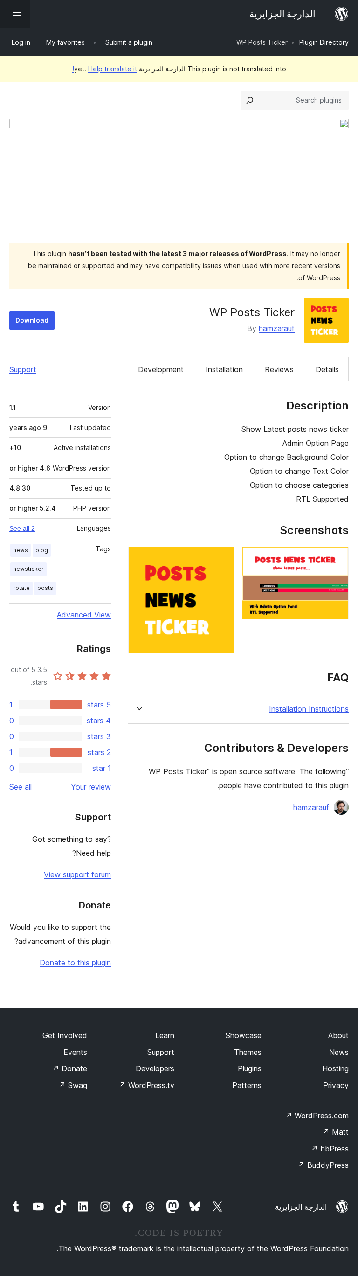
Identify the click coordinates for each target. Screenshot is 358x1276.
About (338, 1035)
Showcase (244, 1035)
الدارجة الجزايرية (301, 1207)
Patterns (247, 1085)
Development (161, 369)
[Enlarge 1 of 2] (336, 559)
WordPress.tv (146, 1085)
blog (41, 550)
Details (327, 369)
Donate (69, 1068)
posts (45, 587)
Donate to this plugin (75, 962)
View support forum (77, 874)
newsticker (28, 568)
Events (75, 1052)
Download (31, 320)
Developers (155, 1068)
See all (20, 786)
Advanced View (84, 614)
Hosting (335, 1068)
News (339, 1052)
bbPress (330, 1148)
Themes (248, 1052)
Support (22, 369)
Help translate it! (104, 69)
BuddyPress (323, 1165)
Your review (91, 786)
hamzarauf (277, 328)
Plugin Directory (324, 42)
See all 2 (22, 528)
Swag (73, 1085)
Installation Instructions (309, 709)
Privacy (336, 1085)
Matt (336, 1132)
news (20, 550)
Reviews (279, 369)
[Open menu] (15, 14)
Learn (164, 1035)
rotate (21, 587)
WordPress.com (317, 1115)
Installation (224, 369)
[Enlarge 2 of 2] (222, 559)
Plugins (250, 1068)
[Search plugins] (250, 100)
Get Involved (64, 1035)
